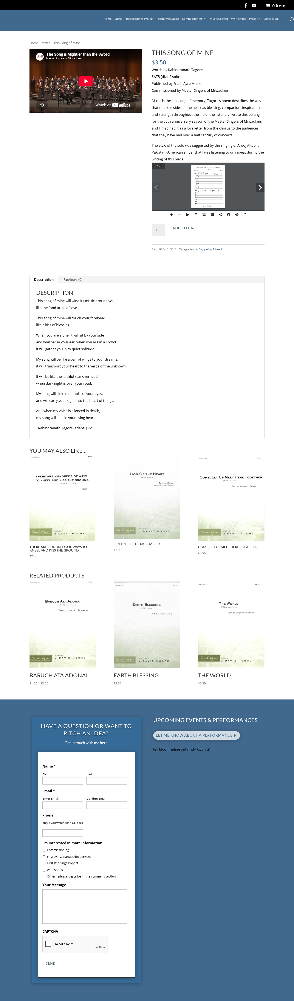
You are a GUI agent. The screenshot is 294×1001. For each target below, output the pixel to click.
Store (118, 19)
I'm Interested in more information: (73, 843)
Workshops (238, 19)
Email (48, 791)
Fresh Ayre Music (167, 19)
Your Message (54, 885)
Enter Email (51, 798)
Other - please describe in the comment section (81, 876)
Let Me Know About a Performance (194, 735)
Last (90, 774)
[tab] (44, 279)
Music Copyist (219, 19)
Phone (47, 815)
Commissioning (192, 19)
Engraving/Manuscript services (69, 857)
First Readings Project (139, 19)
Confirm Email (96, 798)
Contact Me (271, 19)
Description (44, 279)
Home (107, 19)
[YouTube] (254, 6)
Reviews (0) (72, 279)
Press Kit (254, 19)
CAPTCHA (50, 931)
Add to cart (185, 227)
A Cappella (203, 249)
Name (49, 766)
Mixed (46, 43)
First (46, 774)
